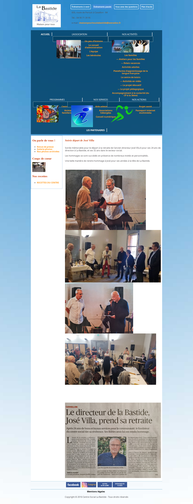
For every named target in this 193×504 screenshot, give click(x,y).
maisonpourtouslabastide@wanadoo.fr (100, 22)
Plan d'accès (146, 7)
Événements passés (102, 7)
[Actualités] (105, 484)
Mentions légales (96, 491)
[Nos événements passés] (119, 484)
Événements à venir (81, 7)
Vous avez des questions (126, 7)
